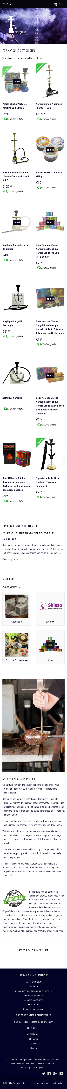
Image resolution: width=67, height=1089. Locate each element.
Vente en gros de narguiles (32, 1067)
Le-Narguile (15, 1083)
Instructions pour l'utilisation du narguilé (33, 990)
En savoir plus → (10, 559)
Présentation (11, 1059)
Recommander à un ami (34, 1009)
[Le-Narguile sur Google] (55, 1074)
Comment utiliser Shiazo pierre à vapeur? (28, 533)
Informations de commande (47, 1059)
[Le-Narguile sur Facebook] (49, 1074)
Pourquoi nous (26, 1059)
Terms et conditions (45, 1063)
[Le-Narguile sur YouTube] (61, 1074)
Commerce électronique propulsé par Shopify (42, 1083)
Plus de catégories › (11, 586)
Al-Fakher (33, 1038)
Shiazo (33, 1048)
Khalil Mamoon (33, 1034)
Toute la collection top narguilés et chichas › (23, 58)
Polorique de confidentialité (22, 1063)
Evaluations (33, 1004)
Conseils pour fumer (33, 999)
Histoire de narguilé (34, 995)
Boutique (33, 986)
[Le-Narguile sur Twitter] (43, 1074)
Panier (61, 4)
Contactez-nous (33, 981)
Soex (33, 1043)
